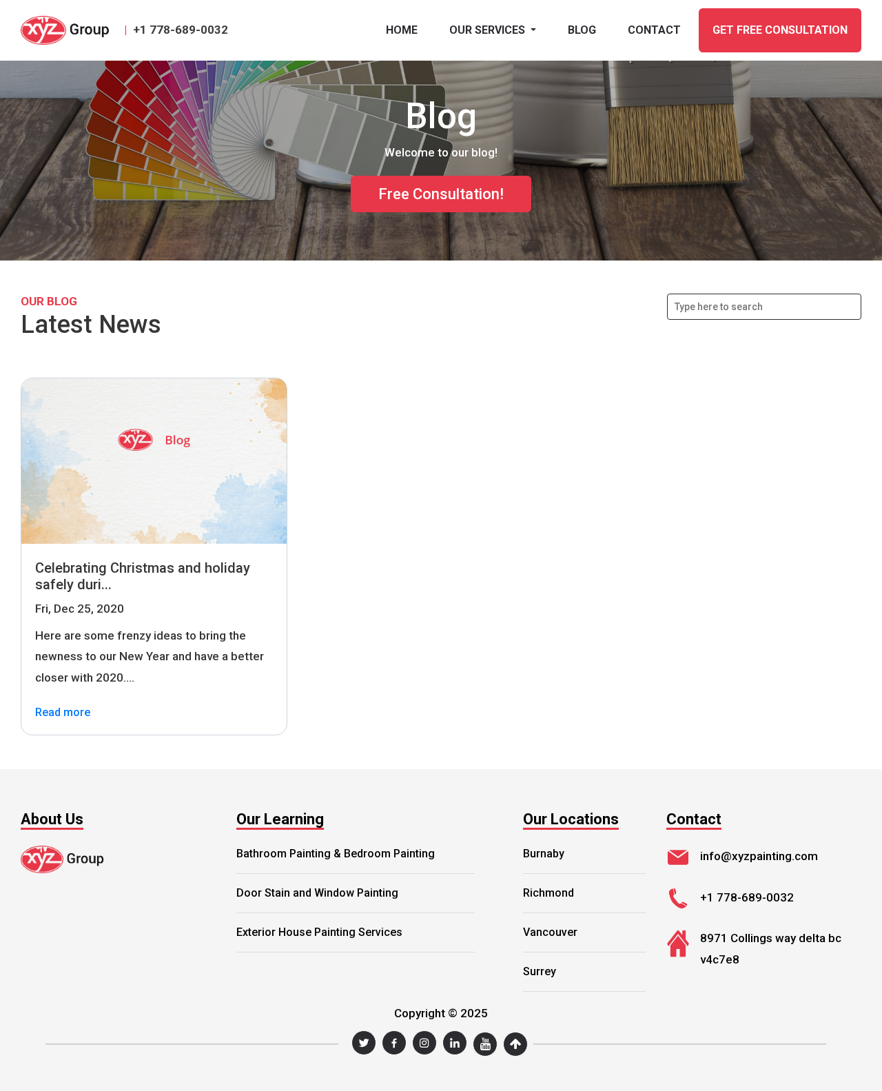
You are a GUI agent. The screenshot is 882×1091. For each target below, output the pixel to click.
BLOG (582, 30)
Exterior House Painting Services (319, 932)
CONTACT (654, 30)
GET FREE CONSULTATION (780, 30)
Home (402, 30)
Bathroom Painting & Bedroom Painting (335, 853)
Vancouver (550, 932)
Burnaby (543, 853)
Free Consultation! (441, 194)
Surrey (539, 971)
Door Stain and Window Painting (317, 892)
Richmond (548, 892)
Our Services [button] (488, 30)
